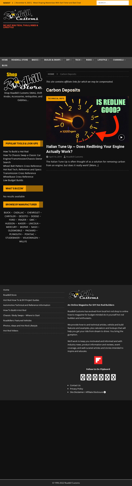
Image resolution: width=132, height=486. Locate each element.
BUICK (7, 212)
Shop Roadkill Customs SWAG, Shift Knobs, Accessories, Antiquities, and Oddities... (23, 96)
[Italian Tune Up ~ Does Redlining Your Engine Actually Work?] (87, 119)
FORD (12, 219)
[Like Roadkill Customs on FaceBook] (82, 378)
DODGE (35, 216)
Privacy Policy (76, 388)
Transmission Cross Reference (19, 173)
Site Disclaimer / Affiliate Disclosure (87, 392)
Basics (35, 59)
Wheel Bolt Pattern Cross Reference (22, 165)
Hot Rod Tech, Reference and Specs (22, 169)
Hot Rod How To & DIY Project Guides (21, 300)
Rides (89, 59)
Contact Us (75, 385)
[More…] (94, 165)
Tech (77, 59)
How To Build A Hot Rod (14, 310)
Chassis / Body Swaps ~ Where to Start (21, 315)
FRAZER (22, 219)
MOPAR (24, 226)
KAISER (22, 223)
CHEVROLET (33, 212)
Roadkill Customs (74, 156)
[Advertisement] (88, 31)
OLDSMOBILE (15, 230)
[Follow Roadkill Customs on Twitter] (107, 378)
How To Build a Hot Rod (15, 151)
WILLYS (23, 241)
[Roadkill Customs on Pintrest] (95, 378)
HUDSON (10, 223)
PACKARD (30, 230)
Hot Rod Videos (10, 330)
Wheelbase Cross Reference (18, 176)
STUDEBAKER (12, 237)
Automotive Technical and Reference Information (26, 305)
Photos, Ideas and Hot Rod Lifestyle (20, 325)
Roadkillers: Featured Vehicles (17, 320)
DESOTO (23, 216)
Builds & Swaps (52, 59)
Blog (4, 65)
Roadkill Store (19, 59)
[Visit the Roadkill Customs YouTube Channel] (113, 378)
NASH (34, 226)
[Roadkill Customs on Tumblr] (101, 378)
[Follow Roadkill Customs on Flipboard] (98, 362)
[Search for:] (113, 2)
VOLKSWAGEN (30, 237)
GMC (32, 219)
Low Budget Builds (13, 180)
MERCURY (11, 226)
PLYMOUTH (15, 234)
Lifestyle (102, 59)
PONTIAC (29, 234)
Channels (118, 59)
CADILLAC (19, 212)
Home (5, 59)
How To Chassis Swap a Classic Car (22, 155)
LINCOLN (33, 223)
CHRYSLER (10, 216)
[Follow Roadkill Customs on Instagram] (89, 378)
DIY (68, 59)
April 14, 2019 (55, 156)
